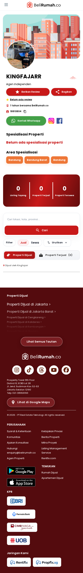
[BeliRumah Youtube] (53, 370)
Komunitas (13, 437)
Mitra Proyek (49, 442)
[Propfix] (47, 562)
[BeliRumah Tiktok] (29, 370)
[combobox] (41, 219)
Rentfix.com (49, 458)
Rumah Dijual (50, 472)
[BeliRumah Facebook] (66, 370)
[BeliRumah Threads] (41, 370)
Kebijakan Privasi (52, 431)
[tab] (19, 255)
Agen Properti (15, 458)
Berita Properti (50, 437)
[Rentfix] (19, 562)
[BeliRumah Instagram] (16, 370)
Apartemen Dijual (52, 478)
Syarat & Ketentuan (19, 431)
